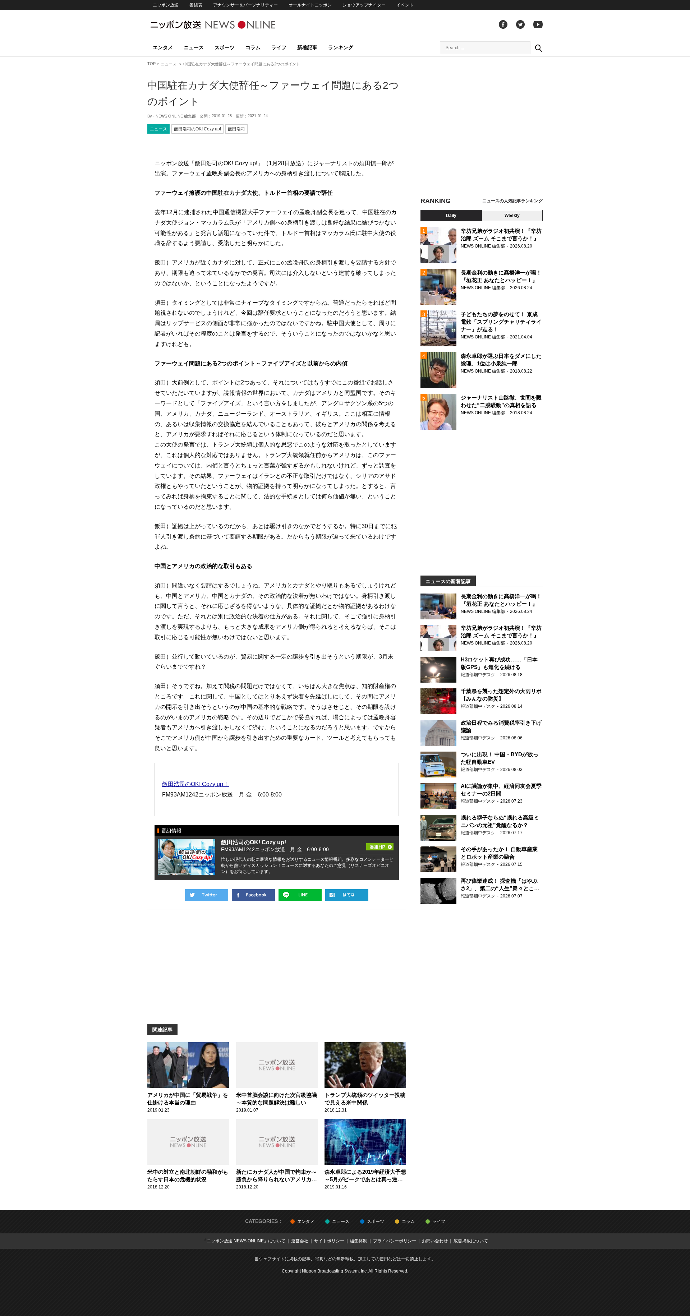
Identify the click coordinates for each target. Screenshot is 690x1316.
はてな (346, 895)
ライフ (278, 47)
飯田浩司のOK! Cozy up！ (195, 784)
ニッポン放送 (166, 5)
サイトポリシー (329, 1240)
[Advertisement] (481, 127)
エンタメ (163, 47)
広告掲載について (471, 1240)
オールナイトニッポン (310, 5)
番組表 (195, 5)
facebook (503, 24)
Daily (451, 215)
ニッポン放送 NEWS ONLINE (226, 24)
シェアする (253, 895)
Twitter (520, 24)
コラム (253, 47)
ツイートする (206, 895)
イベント (405, 5)
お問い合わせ (435, 1240)
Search (538, 47)
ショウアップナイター (364, 5)
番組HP (380, 844)
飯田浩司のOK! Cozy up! (197, 128)
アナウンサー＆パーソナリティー (245, 5)
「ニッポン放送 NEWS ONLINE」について (243, 1240)
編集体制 (358, 1240)
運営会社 (299, 1240)
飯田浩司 (236, 128)
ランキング (340, 47)
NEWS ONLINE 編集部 (176, 116)
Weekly (512, 215)
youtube (538, 24)
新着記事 (307, 47)
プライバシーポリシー (394, 1240)
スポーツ (225, 47)
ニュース (194, 47)
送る (300, 895)
